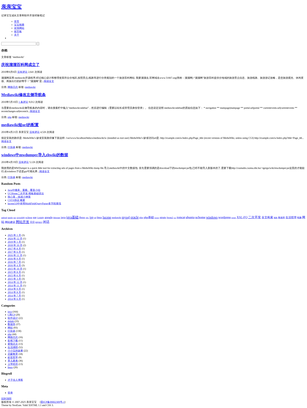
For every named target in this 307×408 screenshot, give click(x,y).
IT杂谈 (11, 147)
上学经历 (13, 364)
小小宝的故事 (15, 350)
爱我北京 (13, 344)
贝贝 (32, 222)
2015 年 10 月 (15, 268)
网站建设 (10, 222)
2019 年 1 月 (14, 242)
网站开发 (22, 222)
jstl (95, 218)
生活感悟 (13, 347)
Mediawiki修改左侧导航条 (23, 95)
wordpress (224, 217)
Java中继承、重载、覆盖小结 (24, 190)
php (10, 117)
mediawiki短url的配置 (20, 125)
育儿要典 (13, 360)
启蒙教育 (13, 354)
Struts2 (170, 217)
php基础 (149, 217)
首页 (16, 21)
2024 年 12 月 (15, 238)
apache (10, 218)
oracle (134, 217)
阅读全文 (49, 81)
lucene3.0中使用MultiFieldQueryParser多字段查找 (34, 203)
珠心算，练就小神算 (19, 196)
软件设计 (38, 222)
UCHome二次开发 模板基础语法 (26, 193)
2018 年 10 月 (15, 245)
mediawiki (30, 87)
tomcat (181, 217)
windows (212, 217)
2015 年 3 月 (14, 278)
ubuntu (190, 217)
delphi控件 (21, 218)
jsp (91, 217)
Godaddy (40, 218)
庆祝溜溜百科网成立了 (20, 65)
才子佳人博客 (15, 380)
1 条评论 (23, 102)
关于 (16, 34)
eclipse (28, 217)
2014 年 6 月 (14, 299)
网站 (10, 327)
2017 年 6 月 (14, 252)
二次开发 (254, 217)
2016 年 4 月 (14, 265)
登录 (10, 392)
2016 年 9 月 (14, 258)
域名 (276, 218)
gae (34, 217)
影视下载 (13, 340)
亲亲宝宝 (11, 7)
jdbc (87, 218)
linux (99, 217)
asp (14, 218)
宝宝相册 (19, 24)
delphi (11, 321)
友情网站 (19, 28)
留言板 (18, 31)
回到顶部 (6, 398)
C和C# (11, 314)
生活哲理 (291, 217)
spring (156, 218)
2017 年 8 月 (14, 248)
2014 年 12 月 (15, 282)
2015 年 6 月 (14, 275)
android (4, 218)
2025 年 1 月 (14, 235)
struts (163, 217)
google (49, 217)
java (63, 217)
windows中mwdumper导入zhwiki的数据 (34, 155)
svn (175, 218)
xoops (233, 218)
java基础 (72, 217)
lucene (107, 217)
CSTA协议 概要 (16, 200)
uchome (200, 217)
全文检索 (267, 217)
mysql (126, 217)
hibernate (56, 218)
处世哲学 (13, 357)
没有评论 (22, 72)
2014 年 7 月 (14, 295)
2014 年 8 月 (14, 292)
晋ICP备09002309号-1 (53, 402)
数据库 (281, 217)
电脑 (299, 217)
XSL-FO (242, 217)
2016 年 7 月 (14, 262)
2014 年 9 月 (14, 289)
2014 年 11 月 (15, 285)
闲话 (46, 222)
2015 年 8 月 (14, 272)
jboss (82, 217)
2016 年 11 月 (15, 255)
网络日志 (13, 87)
